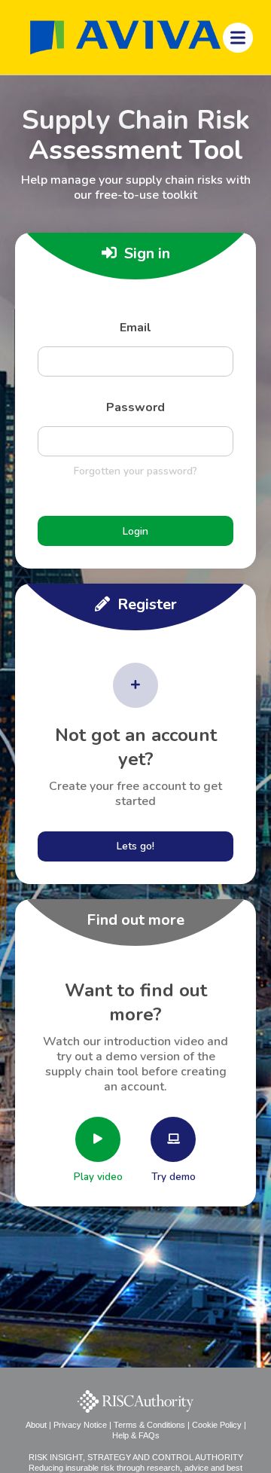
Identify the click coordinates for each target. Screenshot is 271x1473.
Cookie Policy (217, 1424)
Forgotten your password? (135, 471)
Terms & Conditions (149, 1424)
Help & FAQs (136, 1435)
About (36, 1424)
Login (135, 531)
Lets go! (135, 846)
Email (135, 327)
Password (135, 407)
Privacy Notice (80, 1424)
